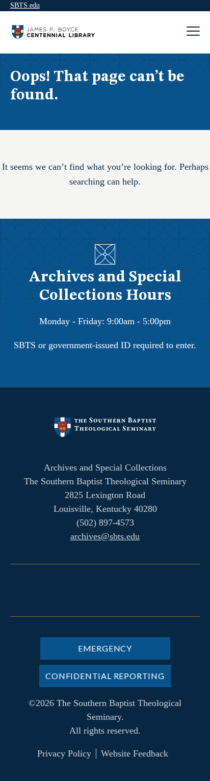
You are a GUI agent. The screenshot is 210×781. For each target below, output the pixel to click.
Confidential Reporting (105, 676)
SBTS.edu (25, 5)
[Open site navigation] (193, 32)
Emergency (105, 648)
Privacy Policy (64, 753)
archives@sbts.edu (105, 536)
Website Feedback (134, 753)
